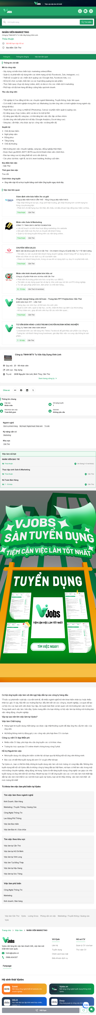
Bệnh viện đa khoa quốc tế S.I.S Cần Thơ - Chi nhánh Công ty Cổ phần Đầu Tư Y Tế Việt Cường (54, 251)
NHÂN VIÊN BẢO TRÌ (11, 459)
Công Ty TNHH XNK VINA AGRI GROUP (31, 328)
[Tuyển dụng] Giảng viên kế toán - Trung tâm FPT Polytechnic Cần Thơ (49, 299)
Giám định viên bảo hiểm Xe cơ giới (32, 196)
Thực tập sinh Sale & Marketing (16, 470)
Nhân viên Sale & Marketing (29, 222)
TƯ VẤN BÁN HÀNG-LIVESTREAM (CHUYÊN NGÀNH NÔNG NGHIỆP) (47, 324)
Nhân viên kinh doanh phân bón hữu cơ (34, 273)
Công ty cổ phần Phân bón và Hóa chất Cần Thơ (35, 276)
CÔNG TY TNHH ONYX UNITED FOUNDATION (33, 225)
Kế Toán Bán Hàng (10, 480)
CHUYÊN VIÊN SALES (26, 248)
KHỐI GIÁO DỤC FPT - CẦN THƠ (28, 302)
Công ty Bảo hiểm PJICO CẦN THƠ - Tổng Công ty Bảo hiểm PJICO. (42, 200)
